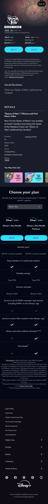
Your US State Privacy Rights (13, 422)
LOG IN (42, 4)
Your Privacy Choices (11, 430)
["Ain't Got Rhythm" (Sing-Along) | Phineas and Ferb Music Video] (13, 177)
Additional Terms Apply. (16, 77)
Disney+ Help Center (26, 386)
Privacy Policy (9, 413)
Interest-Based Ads (10, 435)
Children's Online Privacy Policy (14, 417)
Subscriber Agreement (11, 426)
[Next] (44, 177)
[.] (6, 477)
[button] (24, 440)
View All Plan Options (13, 85)
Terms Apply (10, 360)
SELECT (14, 50)
